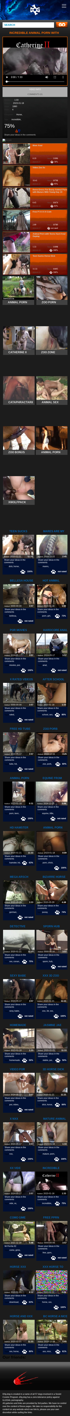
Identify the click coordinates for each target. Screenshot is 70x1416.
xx (15, 1203)
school (45, 714)
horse (16, 566)
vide (11, 1203)
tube (11, 764)
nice (49, 1351)
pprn (49, 1252)
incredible (16, 119)
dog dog (43, 13)
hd (15, 764)
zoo (44, 764)
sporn (45, 961)
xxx (10, 961)
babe (16, 1011)
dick (11, 566)
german (12, 912)
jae (50, 1060)
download (14, 1302)
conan (16, 961)
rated (11, 714)
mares (45, 566)
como (11, 1250)
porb (49, 764)
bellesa (12, 616)
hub (50, 961)
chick (50, 862)
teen (17, 813)
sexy (11, 1011)
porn (44, 616)
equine (45, 813)
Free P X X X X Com (42, 212)
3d (48, 1011)
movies (12, 665)
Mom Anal (37, 145)
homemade (14, 1060)
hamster (13, 862)
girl (48, 616)
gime (17, 1250)
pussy (44, 912)
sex (50, 714)
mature (46, 1154)
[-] (19, 131)
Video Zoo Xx (39, 167)
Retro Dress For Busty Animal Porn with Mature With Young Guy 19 (50, 191)
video (15, 1104)
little (51, 813)
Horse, (19, 114)
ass (44, 1351)
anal (45, 665)
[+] (16, 131)
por (18, 665)
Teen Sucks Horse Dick (44, 256)
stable (45, 1060)
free (44, 1252)
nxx (11, 1154)
